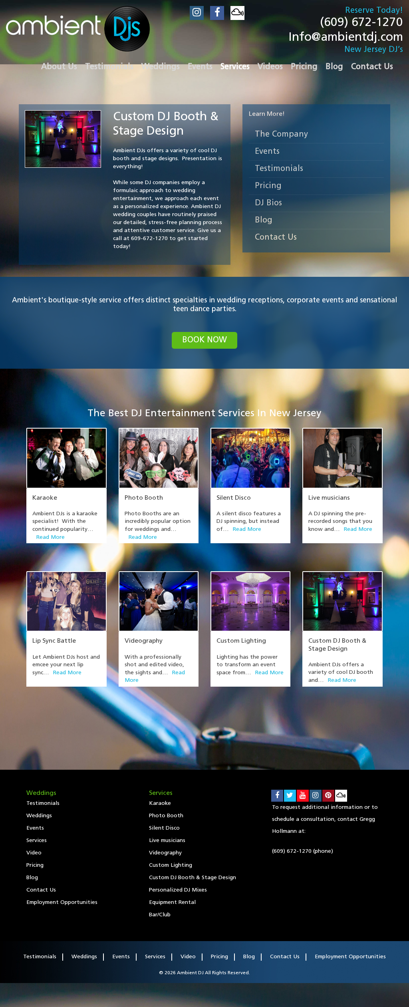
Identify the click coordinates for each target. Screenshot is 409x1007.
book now (204, 340)
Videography (144, 641)
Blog (263, 220)
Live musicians (329, 498)
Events (267, 152)
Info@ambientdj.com (345, 38)
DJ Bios (268, 203)
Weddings (39, 816)
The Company (281, 135)
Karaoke (44, 498)
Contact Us (276, 238)
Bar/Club (160, 915)
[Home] (78, 29)
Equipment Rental (172, 903)
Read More (50, 537)
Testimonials (279, 169)
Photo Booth (144, 498)
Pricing (268, 186)
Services (36, 841)
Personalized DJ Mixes (178, 890)
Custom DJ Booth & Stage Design (192, 878)
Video (34, 853)
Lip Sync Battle (54, 641)
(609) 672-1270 (361, 23)
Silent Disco (233, 498)
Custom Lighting (241, 641)
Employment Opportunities (61, 903)
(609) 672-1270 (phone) (302, 851)
